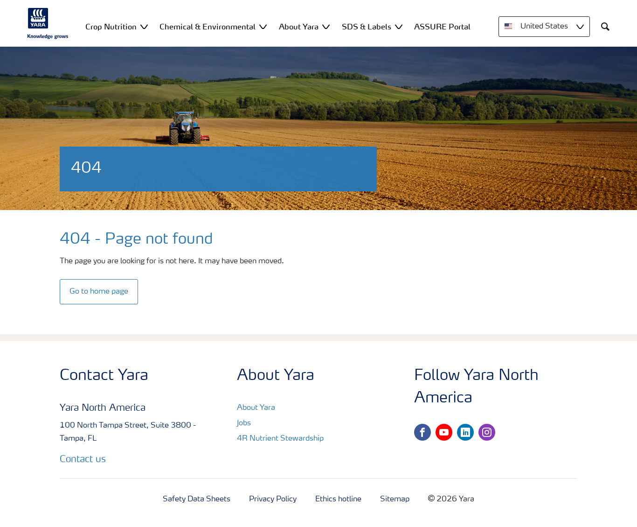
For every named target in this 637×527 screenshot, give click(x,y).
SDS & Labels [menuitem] (366, 26)
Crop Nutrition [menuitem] (111, 26)
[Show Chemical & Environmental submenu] (263, 26)
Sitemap (394, 499)
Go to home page (98, 291)
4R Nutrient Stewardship (280, 439)
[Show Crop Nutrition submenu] (144, 26)
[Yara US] (48, 23)
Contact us (83, 459)
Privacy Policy (273, 499)
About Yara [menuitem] (298, 26)
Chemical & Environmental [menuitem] (207, 26)
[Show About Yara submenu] (326, 26)
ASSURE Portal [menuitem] (442, 26)
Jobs (244, 423)
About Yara (256, 408)
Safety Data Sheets (196, 499)
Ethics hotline (338, 499)
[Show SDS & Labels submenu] (398, 26)
